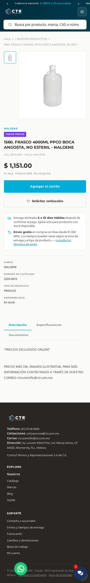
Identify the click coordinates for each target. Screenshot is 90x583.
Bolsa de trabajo (17, 547)
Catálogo (13, 481)
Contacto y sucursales (21, 521)
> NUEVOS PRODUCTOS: (31, 39)
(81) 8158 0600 (30, 429)
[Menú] (82, 11)
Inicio (7, 39)
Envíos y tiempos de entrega (25, 527)
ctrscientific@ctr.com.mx (34, 438)
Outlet (11, 500)
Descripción (18, 325)
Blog (10, 494)
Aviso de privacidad (60, 575)
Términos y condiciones (32, 575)
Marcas (11, 487)
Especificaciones (49, 325)
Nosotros (13, 474)
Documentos (18, 335)
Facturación (14, 534)
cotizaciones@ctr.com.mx (42, 433)
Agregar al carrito (45, 186)
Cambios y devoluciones (22, 540)
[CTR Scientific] (13, 12)
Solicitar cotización (47, 201)
